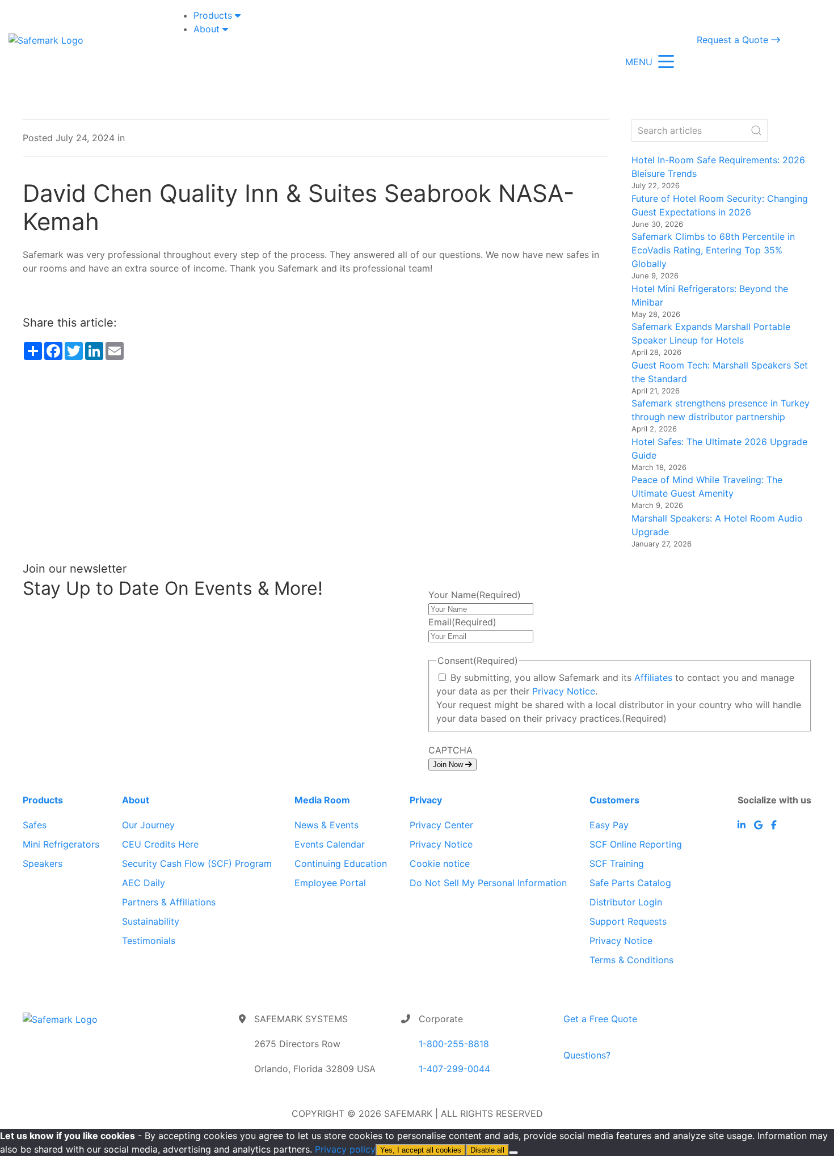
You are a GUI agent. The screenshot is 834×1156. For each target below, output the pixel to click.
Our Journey (148, 825)
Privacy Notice (563, 691)
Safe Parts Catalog (630, 882)
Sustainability (150, 921)
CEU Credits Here (160, 844)
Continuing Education (340, 863)
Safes (35, 825)
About (135, 800)
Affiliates (653, 677)
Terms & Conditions (631, 960)
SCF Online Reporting (635, 844)
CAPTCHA (450, 750)
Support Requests (628, 921)
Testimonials (148, 940)
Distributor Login (625, 902)
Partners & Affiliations (169, 902)
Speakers (42, 863)
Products (43, 800)
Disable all (487, 1150)
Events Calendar (329, 844)
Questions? (586, 1055)
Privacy (426, 800)
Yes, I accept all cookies (420, 1150)
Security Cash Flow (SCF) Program (197, 863)
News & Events (326, 825)
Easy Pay (609, 825)
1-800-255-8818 (454, 1043)
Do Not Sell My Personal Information (488, 882)
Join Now (449, 764)
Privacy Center (441, 825)
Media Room (322, 800)
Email (462, 622)
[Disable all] (513, 1152)
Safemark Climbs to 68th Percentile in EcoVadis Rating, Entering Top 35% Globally (713, 250)
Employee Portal (330, 882)
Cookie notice (440, 863)
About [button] (207, 29)
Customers (614, 800)
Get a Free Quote (600, 1018)
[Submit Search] (756, 130)
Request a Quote (734, 39)
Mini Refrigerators (61, 844)
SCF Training (616, 863)
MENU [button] (638, 61)
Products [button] (214, 15)
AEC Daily (143, 882)
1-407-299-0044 (454, 1068)
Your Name (474, 594)
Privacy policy (345, 1149)
